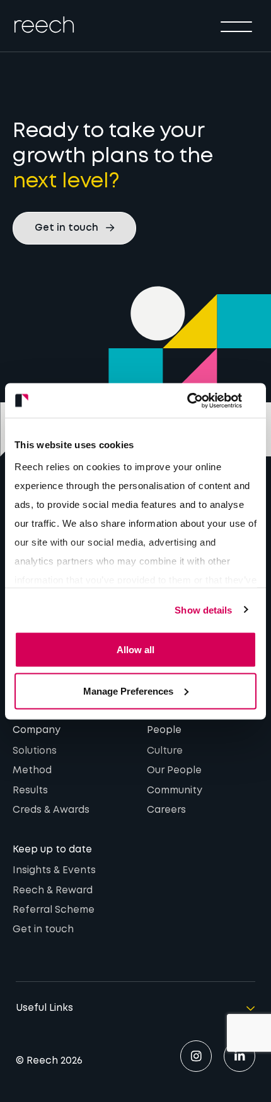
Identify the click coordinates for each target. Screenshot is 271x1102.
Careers (166, 810)
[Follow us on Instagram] (196, 1056)
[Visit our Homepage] (44, 24)
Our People (174, 770)
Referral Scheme (54, 910)
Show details (203, 609)
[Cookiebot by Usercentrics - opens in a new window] (201, 400)
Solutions (35, 751)
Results (30, 790)
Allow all (135, 649)
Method (32, 770)
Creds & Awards (51, 810)
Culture (165, 751)
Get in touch (43, 929)
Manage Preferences (128, 690)
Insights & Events (54, 870)
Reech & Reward (53, 890)
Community (174, 790)
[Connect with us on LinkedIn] (239, 1056)
